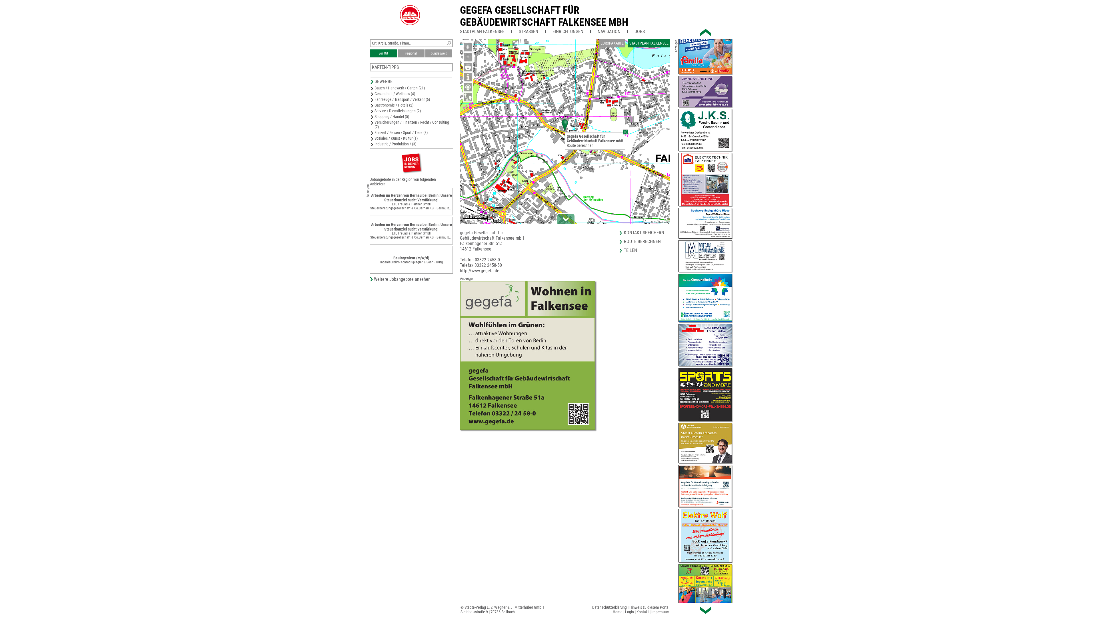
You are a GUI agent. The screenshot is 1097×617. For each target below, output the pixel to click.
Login (629, 612)
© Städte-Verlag (660, 222)
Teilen (630, 250)
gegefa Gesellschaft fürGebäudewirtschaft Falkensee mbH (544, 16)
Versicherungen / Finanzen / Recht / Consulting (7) (412, 124)
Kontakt (642, 612)
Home (617, 612)
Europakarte (612, 43)
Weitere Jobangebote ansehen (402, 279)
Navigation (609, 31)
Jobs (640, 31)
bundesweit (439, 53)
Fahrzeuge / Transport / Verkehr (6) (402, 99)
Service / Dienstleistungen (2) (398, 111)
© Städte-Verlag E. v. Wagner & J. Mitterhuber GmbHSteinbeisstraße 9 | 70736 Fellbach (502, 609)
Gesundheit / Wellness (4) (395, 93)
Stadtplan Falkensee (482, 31)
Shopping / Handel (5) (392, 116)
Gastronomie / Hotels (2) (394, 105)
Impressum (660, 612)
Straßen (528, 31)
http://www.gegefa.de (479, 270)
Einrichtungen (567, 31)
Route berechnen (580, 145)
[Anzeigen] (411, 162)
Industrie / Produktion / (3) (395, 144)
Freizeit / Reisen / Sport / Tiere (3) (401, 132)
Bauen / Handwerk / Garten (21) (400, 88)
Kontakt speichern (644, 232)
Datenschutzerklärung (609, 607)
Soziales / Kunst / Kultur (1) (396, 138)
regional (411, 53)
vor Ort (383, 53)
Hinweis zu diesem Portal (649, 607)
